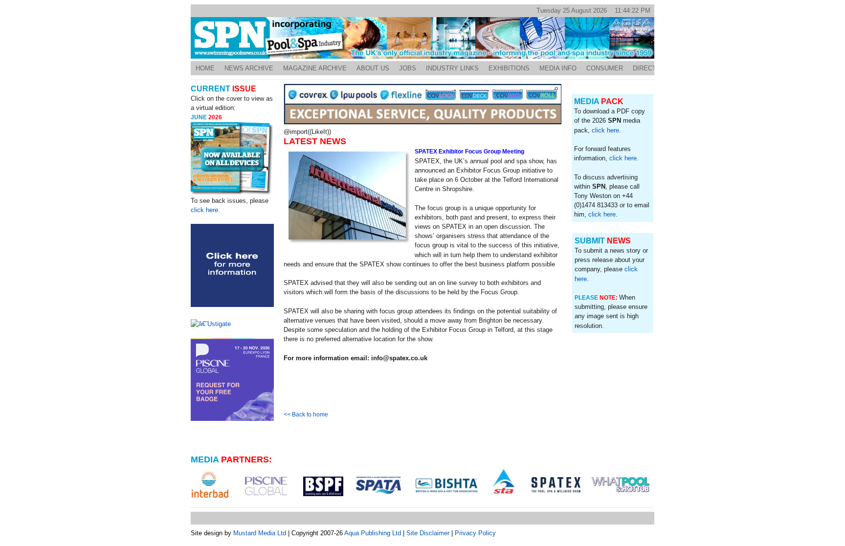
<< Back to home (306, 414)
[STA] (503, 481)
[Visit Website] (210, 485)
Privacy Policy (475, 533)
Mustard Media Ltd (259, 533)
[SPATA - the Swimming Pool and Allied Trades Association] (378, 485)
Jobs (407, 68)
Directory (651, 68)
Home (205, 68)
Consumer (604, 68)
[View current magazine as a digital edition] (232, 159)
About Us (372, 68)
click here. (205, 210)
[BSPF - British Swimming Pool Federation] (323, 486)
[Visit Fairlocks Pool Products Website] (423, 122)
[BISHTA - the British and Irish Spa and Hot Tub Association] (446, 485)
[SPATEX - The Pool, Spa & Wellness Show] (556, 485)
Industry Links (452, 68)
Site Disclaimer (427, 533)
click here (605, 130)
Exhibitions (509, 68)
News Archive (248, 68)
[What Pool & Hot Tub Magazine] (621, 484)
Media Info (558, 68)
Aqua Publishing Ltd (372, 533)
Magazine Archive (315, 68)
